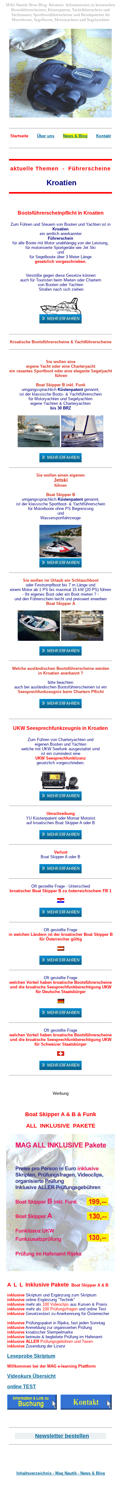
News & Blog (75, 136)
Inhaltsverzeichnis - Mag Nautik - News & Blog (60, 1473)
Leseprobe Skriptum (31, 1356)
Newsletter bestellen (62, 1436)
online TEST (21, 1386)
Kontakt (103, 136)
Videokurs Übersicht (31, 1376)
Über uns (45, 136)
